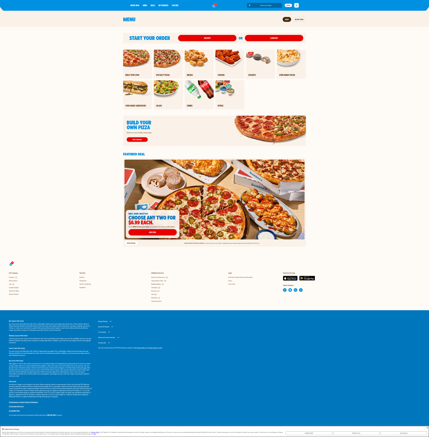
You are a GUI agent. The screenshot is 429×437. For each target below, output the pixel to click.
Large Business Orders (158, 281)
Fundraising (155, 288)
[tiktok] (301, 290)
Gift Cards (154, 294)
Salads (159, 105)
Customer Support (14, 288)
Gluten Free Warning (85, 284)
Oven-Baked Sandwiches (135, 105)
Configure (309, 433)
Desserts (252, 74)
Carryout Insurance (156, 301)
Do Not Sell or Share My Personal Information (240, 277)
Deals (153, 5)
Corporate (13, 277)
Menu (145, 5)
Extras (220, 105)
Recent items (299, 19)
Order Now (134, 5)
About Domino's (13, 281)
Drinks (189, 105)
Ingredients (82, 287)
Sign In (288, 5)
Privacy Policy (141, 348)
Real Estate (155, 298)
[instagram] (290, 290)
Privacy (230, 281)
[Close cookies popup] (427, 427)
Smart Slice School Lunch (159, 277)
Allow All (404, 433)
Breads (190, 74)
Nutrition (81, 277)
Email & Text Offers (14, 291)
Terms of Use (231, 284)
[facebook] (285, 290)
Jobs (11, 284)
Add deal (152, 232)
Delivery (207, 38)
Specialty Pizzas (163, 74)
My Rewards (163, 5)
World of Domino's (14, 294)
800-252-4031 (51, 415)
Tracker (175, 5)
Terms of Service (153, 348)
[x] (295, 290)
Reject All (356, 433)
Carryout (274, 38)
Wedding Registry (157, 284)
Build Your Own (132, 74)
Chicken (221, 74)
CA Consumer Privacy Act (16, 406)
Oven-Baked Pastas (287, 74)
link (95, 434)
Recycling (155, 291)
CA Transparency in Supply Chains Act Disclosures (23, 402)
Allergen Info (82, 281)
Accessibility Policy (14, 411)
